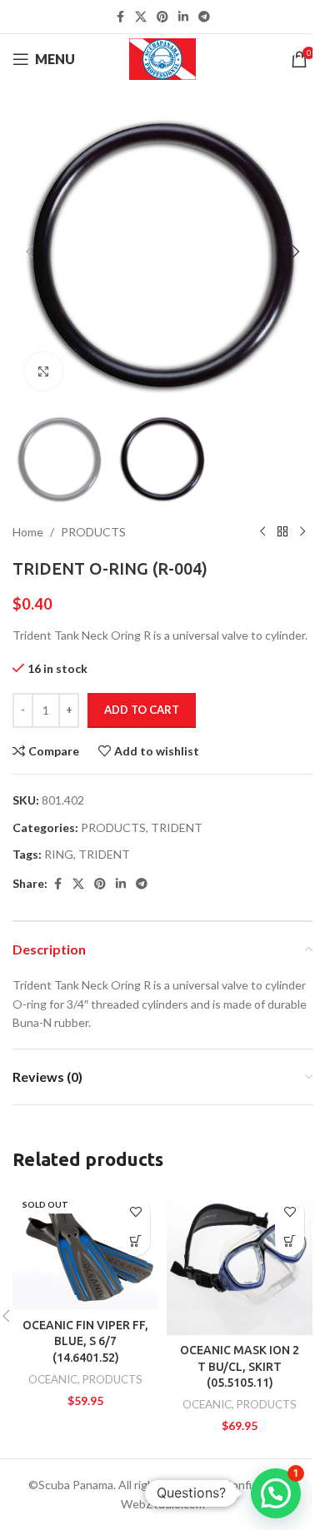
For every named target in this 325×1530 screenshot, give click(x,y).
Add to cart (141, 709)
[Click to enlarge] (43, 371)
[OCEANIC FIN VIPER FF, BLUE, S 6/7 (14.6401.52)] (85, 1249)
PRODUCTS (93, 532)
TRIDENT (176, 827)
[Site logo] (163, 58)
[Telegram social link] (204, 17)
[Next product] (302, 532)
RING (58, 854)
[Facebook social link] (120, 17)
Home (27, 532)
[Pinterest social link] (162, 17)
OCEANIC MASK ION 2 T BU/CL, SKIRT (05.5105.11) (239, 1366)
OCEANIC (53, 1379)
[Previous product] (262, 532)
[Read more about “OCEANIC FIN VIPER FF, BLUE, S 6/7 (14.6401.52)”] (135, 1241)
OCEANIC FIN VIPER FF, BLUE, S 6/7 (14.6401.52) (85, 1341)
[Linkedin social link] (183, 17)
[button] (29, 251)
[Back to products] (282, 532)
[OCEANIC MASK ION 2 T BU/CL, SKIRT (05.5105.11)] (239, 1262)
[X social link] (141, 17)
